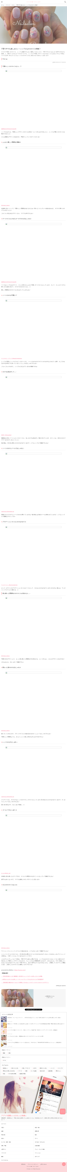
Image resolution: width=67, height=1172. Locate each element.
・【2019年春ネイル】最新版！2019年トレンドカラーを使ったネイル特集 (21, 976)
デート (36, 1138)
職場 (4, 1053)
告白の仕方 (42, 1070)
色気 (26, 1070)
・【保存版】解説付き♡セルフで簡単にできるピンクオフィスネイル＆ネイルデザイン (25, 982)
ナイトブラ (60, 1068)
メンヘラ (52, 1068)
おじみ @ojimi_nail (5, 873)
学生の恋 (3, 1134)
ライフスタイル (4, 1160)
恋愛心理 (37, 1131)
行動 (9, 1053)
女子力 (35, 1068)
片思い (2, 1127)
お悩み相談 (37, 1145)
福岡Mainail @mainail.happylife (8, 128)
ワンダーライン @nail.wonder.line (9, 585)
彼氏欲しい (5, 1068)
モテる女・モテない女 (39, 1142)
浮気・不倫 (3, 1145)
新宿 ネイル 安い (43, 1068)
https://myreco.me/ (20, 970)
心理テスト (3, 1149)
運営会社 (23, 1164)
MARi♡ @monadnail (6, 435)
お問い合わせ (43, 1164)
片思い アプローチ (26, 1068)
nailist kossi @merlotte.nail (7, 511)
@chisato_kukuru (5, 205)
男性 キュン (58, 1070)
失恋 (4, 1073)
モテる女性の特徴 (12, 1073)
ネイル (4, 1060)
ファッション (38, 1152)
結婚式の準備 (22, 1073)
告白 (36, 1134)
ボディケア (37, 1156)
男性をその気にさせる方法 (9, 1070)
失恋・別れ (37, 1127)
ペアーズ (20, 1070)
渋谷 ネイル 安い (15, 1068)
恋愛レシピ (33, 1)
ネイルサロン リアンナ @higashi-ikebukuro (11, 358)
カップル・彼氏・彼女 (6, 1142)
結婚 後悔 (50, 1070)
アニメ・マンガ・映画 (39, 1149)
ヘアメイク (3, 1152)
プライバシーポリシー (33, 1164)
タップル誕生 (34, 1070)
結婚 (2, 1131)
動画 (2, 1156)
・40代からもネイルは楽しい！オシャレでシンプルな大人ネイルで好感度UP (22, 979)
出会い (2, 1138)
